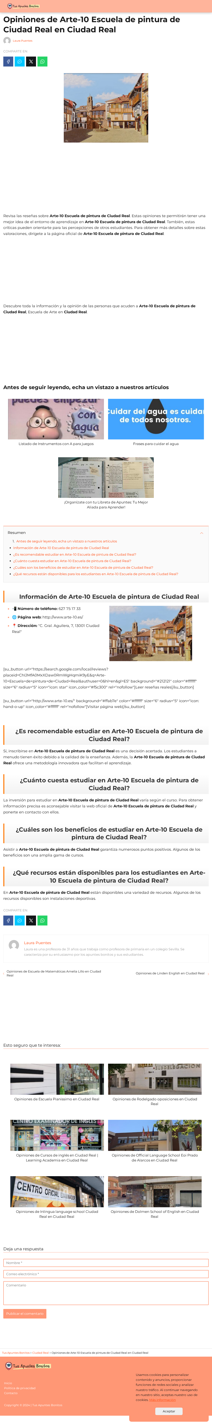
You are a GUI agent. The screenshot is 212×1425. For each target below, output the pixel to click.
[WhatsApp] (42, 62)
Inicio (8, 1383)
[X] (31, 62)
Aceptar (169, 1411)
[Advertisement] (106, 176)
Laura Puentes (22, 40)
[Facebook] (8, 62)
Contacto (11, 1393)
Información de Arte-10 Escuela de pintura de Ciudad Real (61, 548)
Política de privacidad (19, 1388)
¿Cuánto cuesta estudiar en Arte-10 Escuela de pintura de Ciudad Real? (72, 561)
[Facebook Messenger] (20, 62)
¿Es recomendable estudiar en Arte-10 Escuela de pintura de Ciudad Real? (74, 554)
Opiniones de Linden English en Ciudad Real (170, 973)
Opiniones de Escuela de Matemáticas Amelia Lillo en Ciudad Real (54, 973)
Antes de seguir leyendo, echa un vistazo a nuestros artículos (66, 541)
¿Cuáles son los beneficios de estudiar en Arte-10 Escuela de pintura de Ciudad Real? (83, 568)
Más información (162, 1400)
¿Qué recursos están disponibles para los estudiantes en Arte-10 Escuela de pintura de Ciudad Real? (95, 574)
